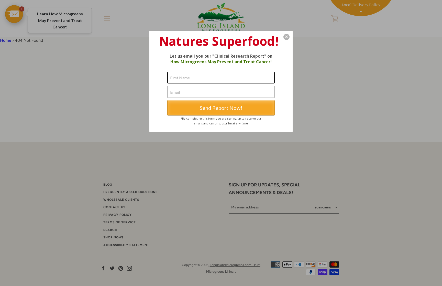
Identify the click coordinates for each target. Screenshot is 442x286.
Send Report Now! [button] (221, 108)
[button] (286, 37)
